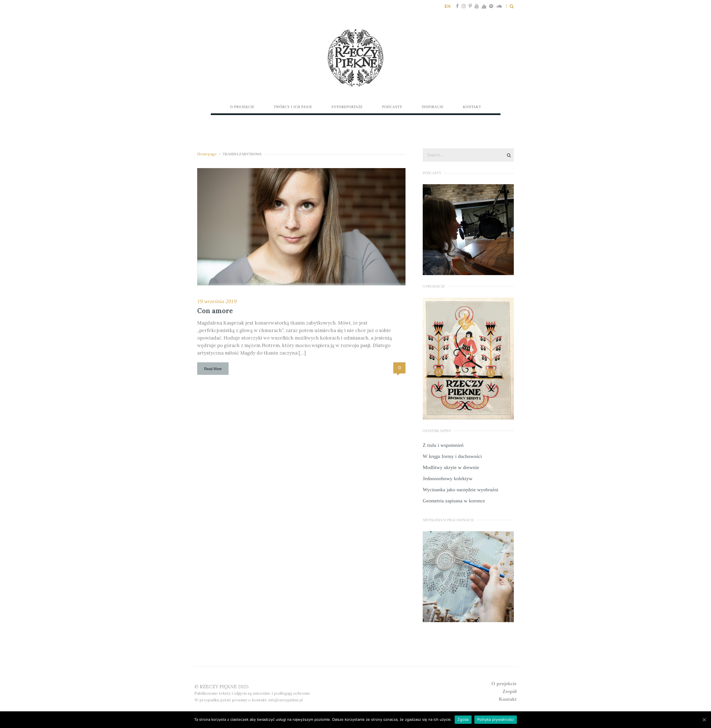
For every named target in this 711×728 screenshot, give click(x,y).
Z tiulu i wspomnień (443, 445)
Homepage (207, 153)
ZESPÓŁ (509, 691)
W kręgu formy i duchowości (452, 456)
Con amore (215, 310)
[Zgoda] (704, 719)
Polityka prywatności (495, 719)
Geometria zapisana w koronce (454, 500)
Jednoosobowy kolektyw (447, 478)
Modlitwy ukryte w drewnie (451, 467)
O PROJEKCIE (504, 683)
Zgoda (463, 719)
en (447, 6)
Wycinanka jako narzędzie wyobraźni (460, 489)
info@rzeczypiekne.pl (285, 700)
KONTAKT (508, 699)
